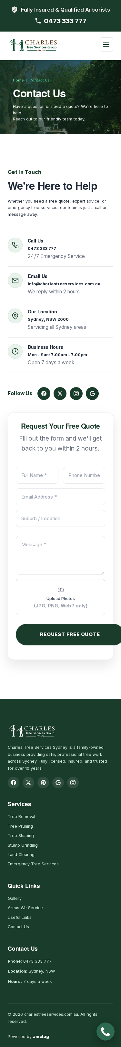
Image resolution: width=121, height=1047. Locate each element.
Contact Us (18, 926)
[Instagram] (76, 393)
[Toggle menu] (106, 44)
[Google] (92, 393)
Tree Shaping (21, 835)
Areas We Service (25, 907)
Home (18, 80)
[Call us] (105, 1032)
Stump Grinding (23, 845)
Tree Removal (21, 816)
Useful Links (20, 917)
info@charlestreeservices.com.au (64, 283)
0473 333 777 (65, 21)
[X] (60, 393)
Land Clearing (21, 854)
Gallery (15, 898)
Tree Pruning (20, 826)
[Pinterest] (43, 782)
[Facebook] (43, 393)
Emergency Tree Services (33, 863)
